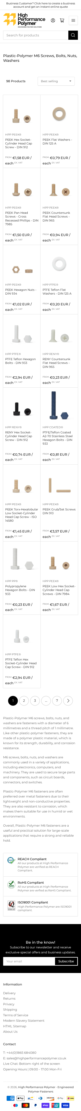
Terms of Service (15, 1015)
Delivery (9, 993)
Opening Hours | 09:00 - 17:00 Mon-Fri (32, 1069)
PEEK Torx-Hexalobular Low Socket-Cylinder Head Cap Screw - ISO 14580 (21, 515)
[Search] (73, 35)
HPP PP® (11, 581)
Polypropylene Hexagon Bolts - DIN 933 (20, 590)
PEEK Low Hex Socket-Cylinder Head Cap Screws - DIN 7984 (59, 590)
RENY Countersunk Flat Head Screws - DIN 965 (56, 362)
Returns (9, 998)
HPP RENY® (51, 354)
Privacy (8, 1004)
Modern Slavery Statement (23, 1021)
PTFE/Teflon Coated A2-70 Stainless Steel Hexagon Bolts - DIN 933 (58, 438)
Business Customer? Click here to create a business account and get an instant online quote (40, 5)
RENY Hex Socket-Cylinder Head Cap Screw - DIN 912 (18, 436)
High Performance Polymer (36, 1087)
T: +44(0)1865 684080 (19, 1053)
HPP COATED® (53, 427)
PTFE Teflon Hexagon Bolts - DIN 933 (20, 361)
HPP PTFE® (50, 284)
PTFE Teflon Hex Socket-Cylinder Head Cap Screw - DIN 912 (21, 663)
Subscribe (66, 961)
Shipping (10, 1009)
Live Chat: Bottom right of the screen (31, 1064)
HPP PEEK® (13, 134)
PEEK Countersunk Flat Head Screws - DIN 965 (56, 216)
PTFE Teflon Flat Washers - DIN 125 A (57, 291)
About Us (10, 1032)
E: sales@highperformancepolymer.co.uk (34, 1058)
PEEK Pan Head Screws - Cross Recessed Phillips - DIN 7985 (21, 218)
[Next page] (68, 700)
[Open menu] (73, 20)
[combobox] (40, 35)
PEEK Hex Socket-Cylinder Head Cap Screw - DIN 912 (18, 143)
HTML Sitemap (14, 1026)
